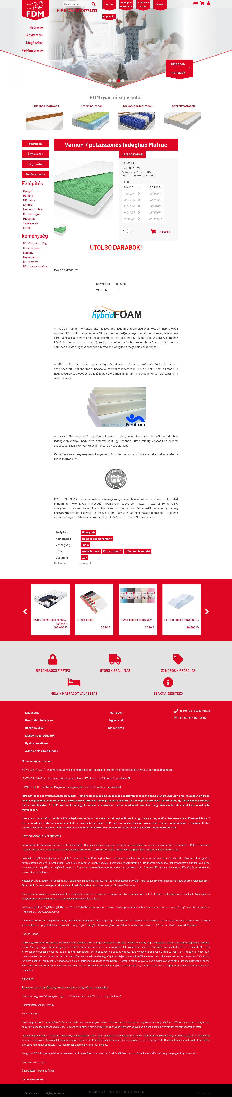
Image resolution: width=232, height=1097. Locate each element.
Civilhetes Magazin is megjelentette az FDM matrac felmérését (81, 787)
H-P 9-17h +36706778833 (77, 10)
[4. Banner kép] (122, 80)
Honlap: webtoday (203, 1094)
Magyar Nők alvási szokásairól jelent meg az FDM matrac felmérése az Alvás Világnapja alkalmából (110, 769)
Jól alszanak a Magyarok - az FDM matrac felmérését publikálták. (89, 778)
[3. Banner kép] (118, 80)
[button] (127, 229)
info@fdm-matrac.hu (193, 717)
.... (44, 1079)
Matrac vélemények (32, 1079)
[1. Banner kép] (110, 80)
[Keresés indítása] (94, 4)
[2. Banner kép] (114, 80)
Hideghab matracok (178, 68)
